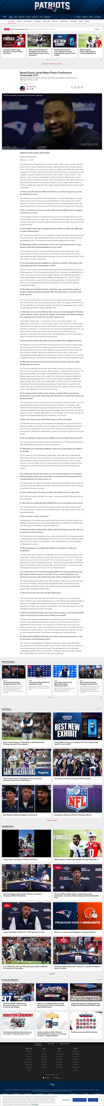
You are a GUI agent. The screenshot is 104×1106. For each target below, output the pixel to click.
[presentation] (101, 60)
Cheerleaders (29, 1067)
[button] (48, 59)
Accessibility (28, 1093)
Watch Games (59, 1067)
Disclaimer (39, 1093)
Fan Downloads (75, 1059)
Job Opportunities (75, 1067)
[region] (52, 1100)
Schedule (44, 1064)
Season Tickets (59, 1056)
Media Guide (75, 1064)
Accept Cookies (93, 1099)
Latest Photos (29, 1059)
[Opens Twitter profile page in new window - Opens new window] (30, 89)
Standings (44, 1067)
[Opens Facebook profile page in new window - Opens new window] (27, 89)
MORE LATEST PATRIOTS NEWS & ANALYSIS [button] (52, 63)
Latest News (29, 1051)
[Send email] (78, 88)
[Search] (75, 17)
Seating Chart (59, 1062)
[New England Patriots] (52, 1085)
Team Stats (44, 1059)
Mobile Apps (75, 1062)
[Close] (101, 1100)
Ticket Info (59, 1051)
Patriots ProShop (75, 1051)
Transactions (44, 1062)
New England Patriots (31, 86)
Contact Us (75, 1070)
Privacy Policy (34, 1104)
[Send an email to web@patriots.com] (32, 89)
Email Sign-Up (75, 1056)
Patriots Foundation (29, 1062)
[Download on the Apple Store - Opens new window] (46, 1077)
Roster (44, 1051)
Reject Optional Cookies (80, 1099)
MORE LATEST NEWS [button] (52, 820)
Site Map (29, 1070)
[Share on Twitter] (75, 88)
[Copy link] (82, 87)
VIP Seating (59, 1059)
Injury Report (44, 1056)
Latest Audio (29, 1056)
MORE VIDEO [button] (52, 973)
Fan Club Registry (75, 1054)
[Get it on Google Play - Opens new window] (57, 1078)
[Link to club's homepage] (4, 17)
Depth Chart (44, 1054)
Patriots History (29, 1064)
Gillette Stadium (59, 1064)
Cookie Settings (66, 1099)
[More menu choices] (52, 17)
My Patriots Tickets (59, 1054)
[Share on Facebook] (72, 88)
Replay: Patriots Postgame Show (19, 29)
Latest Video (29, 1054)
